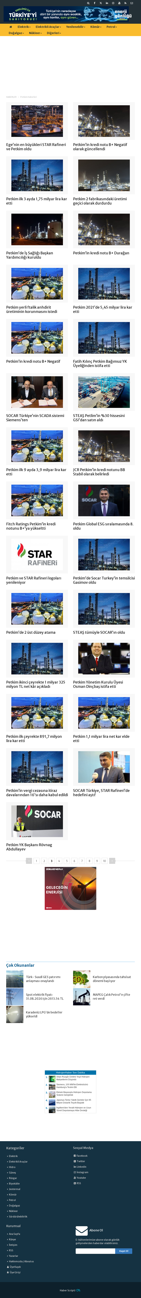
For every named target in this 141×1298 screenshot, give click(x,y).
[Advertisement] (70, 63)
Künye (12, 1239)
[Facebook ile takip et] (94, 3)
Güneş (12, 1172)
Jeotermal (14, 1189)
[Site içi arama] (88, 3)
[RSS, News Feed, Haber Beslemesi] (125, 3)
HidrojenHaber (64, 1072)
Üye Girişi (14, 1272)
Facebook (82, 1155)
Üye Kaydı (15, 1267)
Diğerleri (53, 33)
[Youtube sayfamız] (119, 3)
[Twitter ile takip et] (101, 3)
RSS (78, 1183)
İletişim (13, 1245)
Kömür (95, 27)
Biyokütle (14, 1183)
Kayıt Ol (123, 1251)
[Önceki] (29, 861)
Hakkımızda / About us (21, 1261)
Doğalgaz (15, 33)
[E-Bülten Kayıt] (132, 3)
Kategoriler (15, 1148)
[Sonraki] (112, 861)
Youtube (81, 1177)
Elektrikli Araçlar (47, 27)
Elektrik (23, 27)
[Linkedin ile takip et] (107, 3)
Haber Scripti (67, 1290)
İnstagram (82, 1172)
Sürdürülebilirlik (18, 1216)
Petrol (111, 27)
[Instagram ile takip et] (113, 3)
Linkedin (81, 1166)
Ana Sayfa (14, 1234)
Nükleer (34, 33)
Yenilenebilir (75, 27)
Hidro (12, 1167)
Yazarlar (13, 1256)
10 (104, 861)
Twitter (80, 1161)
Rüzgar (13, 1178)
